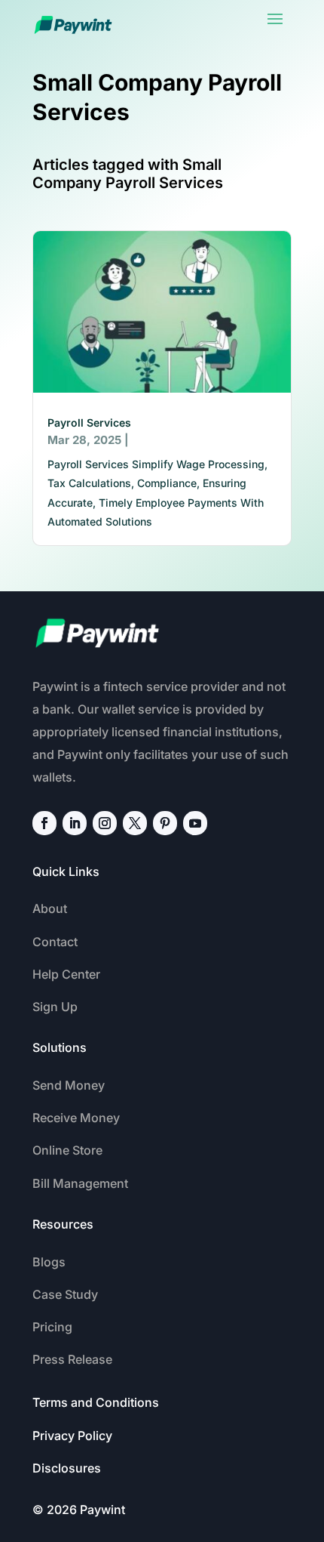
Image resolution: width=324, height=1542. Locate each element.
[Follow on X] (135, 823)
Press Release (72, 1359)
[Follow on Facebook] (44, 823)
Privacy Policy (72, 1435)
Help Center (66, 974)
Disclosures (66, 1468)
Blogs (49, 1261)
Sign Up (55, 1006)
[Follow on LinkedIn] (75, 823)
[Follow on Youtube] (195, 823)
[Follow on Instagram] (105, 823)
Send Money (68, 1085)
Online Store (67, 1150)
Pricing (52, 1326)
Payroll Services (89, 422)
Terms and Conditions (95, 1402)
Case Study (65, 1294)
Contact (55, 941)
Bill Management (80, 1183)
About (49, 908)
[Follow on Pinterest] (165, 823)
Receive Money (76, 1117)
